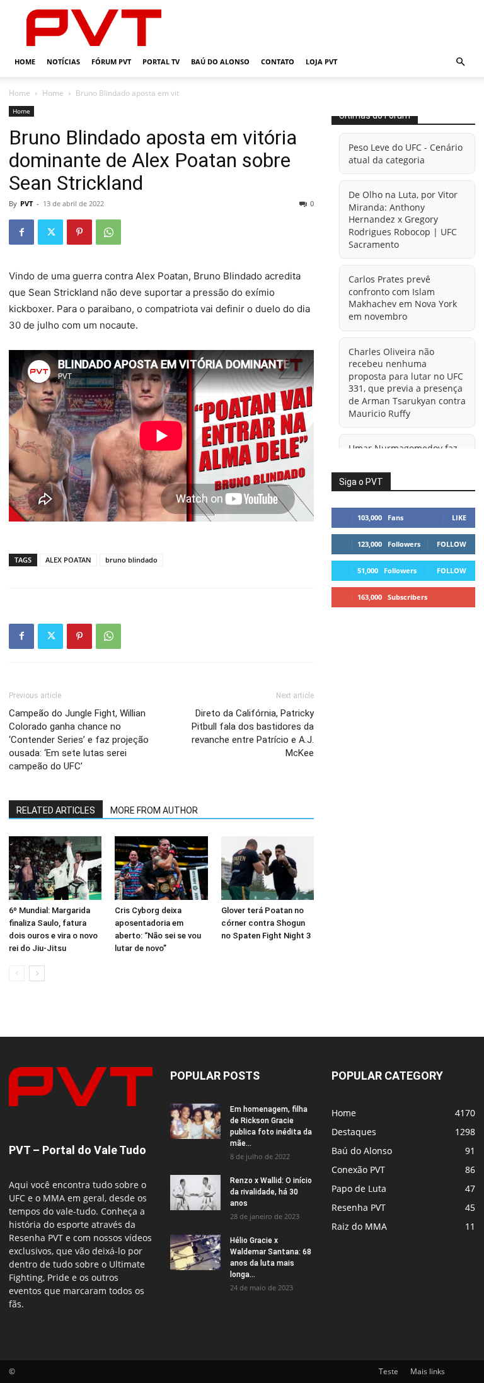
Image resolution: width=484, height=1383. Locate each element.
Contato (277, 61)
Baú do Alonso (220, 61)
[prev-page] (17, 973)
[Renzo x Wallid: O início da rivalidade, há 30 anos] (195, 1192)
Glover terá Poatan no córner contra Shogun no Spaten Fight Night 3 (266, 923)
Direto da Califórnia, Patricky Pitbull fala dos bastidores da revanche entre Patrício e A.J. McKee (253, 733)
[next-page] (37, 973)
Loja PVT (321, 61)
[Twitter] (50, 232)
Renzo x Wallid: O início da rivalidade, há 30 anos (271, 1192)
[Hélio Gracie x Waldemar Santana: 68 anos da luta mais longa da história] (195, 1252)
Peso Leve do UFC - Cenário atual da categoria (406, 153)
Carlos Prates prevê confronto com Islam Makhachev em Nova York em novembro (403, 297)
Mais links (427, 1371)
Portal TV (161, 61)
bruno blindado (131, 559)
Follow (451, 544)
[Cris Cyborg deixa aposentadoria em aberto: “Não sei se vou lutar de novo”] (161, 868)
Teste (388, 1371)
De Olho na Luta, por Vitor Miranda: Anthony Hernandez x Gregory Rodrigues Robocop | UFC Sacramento (403, 219)
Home (24, 61)
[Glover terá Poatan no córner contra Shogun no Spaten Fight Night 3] (267, 868)
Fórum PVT (111, 61)
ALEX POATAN (68, 559)
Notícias (63, 61)
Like (459, 517)
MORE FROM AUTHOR (154, 810)
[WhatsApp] (108, 232)
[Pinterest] (79, 232)
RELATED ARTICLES (55, 810)
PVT (26, 203)
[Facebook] (21, 232)
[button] (460, 62)
